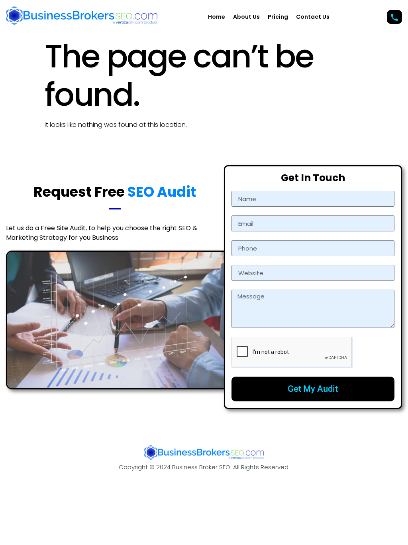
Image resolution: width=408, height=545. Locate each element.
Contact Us (313, 17)
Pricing (278, 17)
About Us (246, 17)
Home (216, 17)
